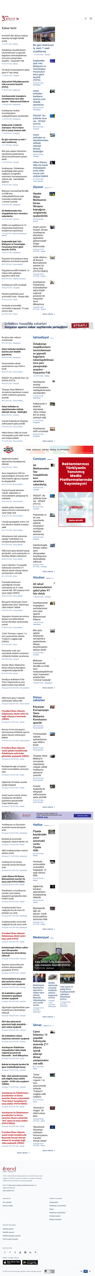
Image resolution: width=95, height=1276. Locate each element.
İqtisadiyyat (41, 337)
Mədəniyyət (41, 937)
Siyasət (38, 187)
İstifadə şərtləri (8, 1229)
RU (90, 1271)
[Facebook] (10, 1252)
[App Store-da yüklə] (12, 1262)
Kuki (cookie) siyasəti (10, 1239)
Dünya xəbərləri (39, 699)
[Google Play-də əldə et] (30, 1262)
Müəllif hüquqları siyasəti (12, 1236)
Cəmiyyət (39, 458)
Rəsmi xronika (8, 1206)
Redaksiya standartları (57, 1213)
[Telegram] (25, 1252)
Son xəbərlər (7, 1202)
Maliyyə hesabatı (55, 1219)
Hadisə (37, 824)
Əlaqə (51, 1209)
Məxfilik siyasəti (8, 1232)
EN (81, 1271)
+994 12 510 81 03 (9, 1188)
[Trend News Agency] (9, 1169)
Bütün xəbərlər (48, 314)
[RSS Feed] (35, 1252)
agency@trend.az (8, 1190)
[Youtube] (20, 1252)
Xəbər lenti (9, 28)
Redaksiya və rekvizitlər (57, 1206)
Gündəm (39, 577)
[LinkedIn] (30, 1252)
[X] (15, 1252)
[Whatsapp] (5, 1252)
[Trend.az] (10, 18)
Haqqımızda (53, 1202)
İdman (37, 1025)
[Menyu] (90, 18)
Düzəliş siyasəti (54, 1216)
